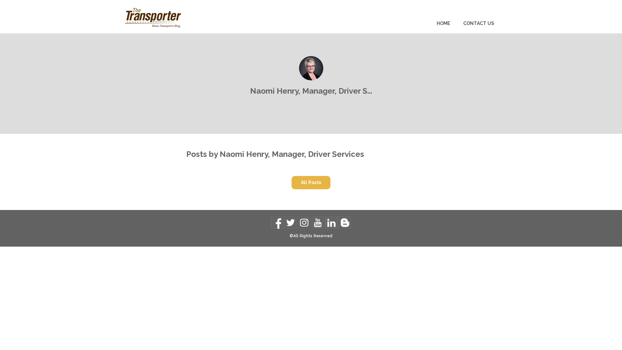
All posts (311, 182)
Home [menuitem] (443, 23)
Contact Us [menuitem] (478, 23)
